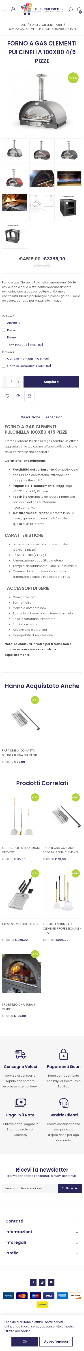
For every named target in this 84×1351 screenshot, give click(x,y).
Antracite (13, 323)
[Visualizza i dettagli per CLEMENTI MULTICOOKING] (21, 892)
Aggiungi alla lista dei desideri (7, 396)
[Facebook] (33, 1282)
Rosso (11, 330)
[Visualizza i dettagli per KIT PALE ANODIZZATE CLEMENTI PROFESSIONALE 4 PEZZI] (62, 892)
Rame (11, 337)
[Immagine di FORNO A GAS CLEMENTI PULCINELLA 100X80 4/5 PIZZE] (42, 102)
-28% (34, 797)
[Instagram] (42, 1282)
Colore (7, 316)
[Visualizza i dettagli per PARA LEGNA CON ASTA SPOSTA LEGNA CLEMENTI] (21, 719)
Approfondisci (56, 1341)
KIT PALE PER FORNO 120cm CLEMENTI (21, 850)
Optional (8, 352)
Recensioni (54, 417)
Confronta (18, 396)
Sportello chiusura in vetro (19, 1006)
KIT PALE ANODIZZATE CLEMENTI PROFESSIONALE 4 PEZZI (62, 928)
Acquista (51, 382)
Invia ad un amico (29, 396)
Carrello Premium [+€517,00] (28, 359)
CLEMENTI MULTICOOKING (20, 924)
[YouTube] (51, 1282)
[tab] (30, 417)
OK (25, 1341)
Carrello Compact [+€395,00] (29, 366)
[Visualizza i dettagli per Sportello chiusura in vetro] (21, 973)
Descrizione (30, 417)
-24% (75, 873)
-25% (73, 78)
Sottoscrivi (70, 1188)
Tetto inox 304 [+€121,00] (25, 345)
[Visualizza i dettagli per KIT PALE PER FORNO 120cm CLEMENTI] (21, 816)
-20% (35, 700)
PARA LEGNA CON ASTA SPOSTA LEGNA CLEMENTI (19, 752)
